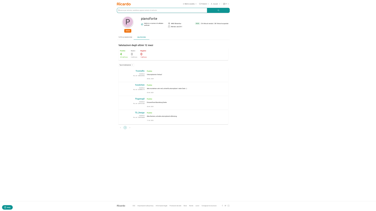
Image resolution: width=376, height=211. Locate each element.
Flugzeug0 (140, 99)
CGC (134, 206)
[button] (190, 4)
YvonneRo (140, 71)
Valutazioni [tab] (141, 37)
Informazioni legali (161, 206)
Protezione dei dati (175, 206)
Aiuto (185, 206)
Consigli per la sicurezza (209, 206)
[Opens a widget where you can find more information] (7, 207)
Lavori (197, 206)
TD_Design (140, 112)
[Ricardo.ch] (124, 3)
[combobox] (162, 10)
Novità (191, 206)
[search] (218, 10)
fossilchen (140, 85)
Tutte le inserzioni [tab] (125, 37)
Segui (128, 31)
